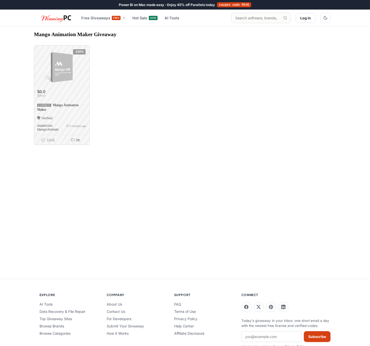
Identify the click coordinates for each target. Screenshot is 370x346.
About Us (114, 304)
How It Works (118, 333)
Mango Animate (48, 129)
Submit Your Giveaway (125, 326)
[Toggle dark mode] (325, 18)
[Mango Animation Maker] (61, 67)
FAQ (177, 304)
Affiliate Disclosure (189, 333)
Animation (44, 125)
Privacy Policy (185, 319)
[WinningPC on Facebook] (246, 307)
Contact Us (116, 311)
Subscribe (317, 336)
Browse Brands (52, 326)
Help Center (184, 326)
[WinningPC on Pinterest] (271, 307)
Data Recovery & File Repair (62, 311)
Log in (305, 18)
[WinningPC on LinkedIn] (283, 307)
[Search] (285, 18)
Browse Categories (55, 333)
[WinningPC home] (56, 18)
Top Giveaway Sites (56, 319)
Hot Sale (144, 18)
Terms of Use (185, 311)
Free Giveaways (100, 18)
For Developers (119, 319)
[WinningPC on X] (259, 307)
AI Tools (172, 18)
